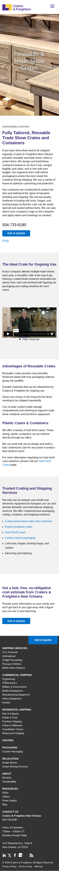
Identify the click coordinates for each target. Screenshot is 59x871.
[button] (52, 7)
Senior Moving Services (15, 766)
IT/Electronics (9, 682)
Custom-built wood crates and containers (28, 521)
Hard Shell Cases (15, 532)
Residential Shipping (16, 709)
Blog (4, 804)
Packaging (9, 747)
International (8, 656)
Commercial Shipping (17, 675)
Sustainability (9, 781)
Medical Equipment (12, 690)
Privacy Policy (9, 866)
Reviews (7, 777)
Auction (6, 702)
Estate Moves (9, 762)
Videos (6, 796)
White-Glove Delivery (13, 667)
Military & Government (14, 686)
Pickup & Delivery (11, 663)
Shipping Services (14, 648)
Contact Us (10, 811)
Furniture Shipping (12, 721)
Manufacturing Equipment (16, 694)
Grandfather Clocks (12, 729)
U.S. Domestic (10, 652)
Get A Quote (16, 233)
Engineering (8, 679)
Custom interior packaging (20, 537)
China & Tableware (12, 725)
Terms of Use (25, 866)
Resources (10, 788)
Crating (7, 740)
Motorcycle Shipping (13, 733)
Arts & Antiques (10, 713)
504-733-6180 (14, 225)
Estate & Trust (10, 717)
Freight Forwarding (12, 660)
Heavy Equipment (11, 698)
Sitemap (38, 866)
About (6, 773)
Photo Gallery (9, 800)
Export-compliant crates (18, 526)
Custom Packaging (12, 751)
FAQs (5, 240)
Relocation (10, 758)
